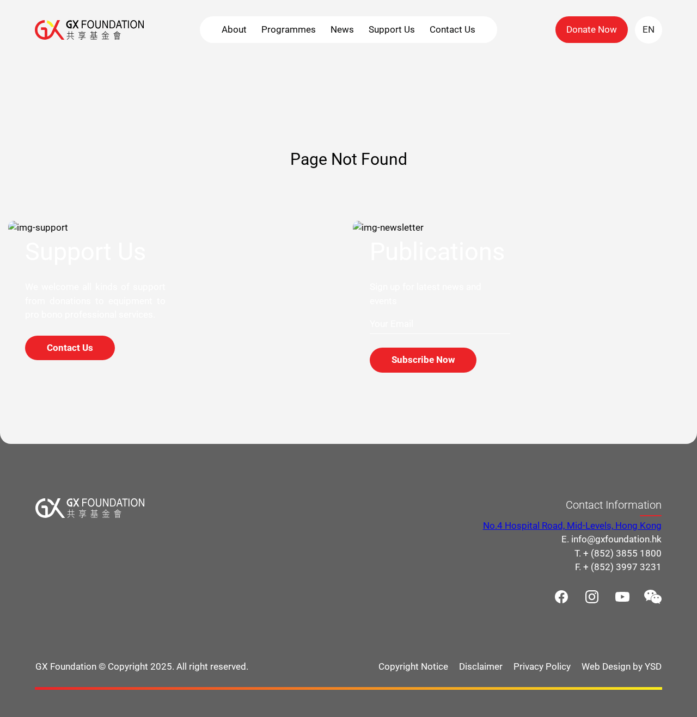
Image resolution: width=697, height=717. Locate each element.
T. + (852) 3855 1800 (618, 552)
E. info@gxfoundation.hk (611, 539)
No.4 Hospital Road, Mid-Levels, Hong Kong (572, 525)
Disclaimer (481, 665)
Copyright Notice (413, 665)
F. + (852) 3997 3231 (618, 566)
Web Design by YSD (622, 665)
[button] (234, 29)
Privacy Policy (542, 665)
